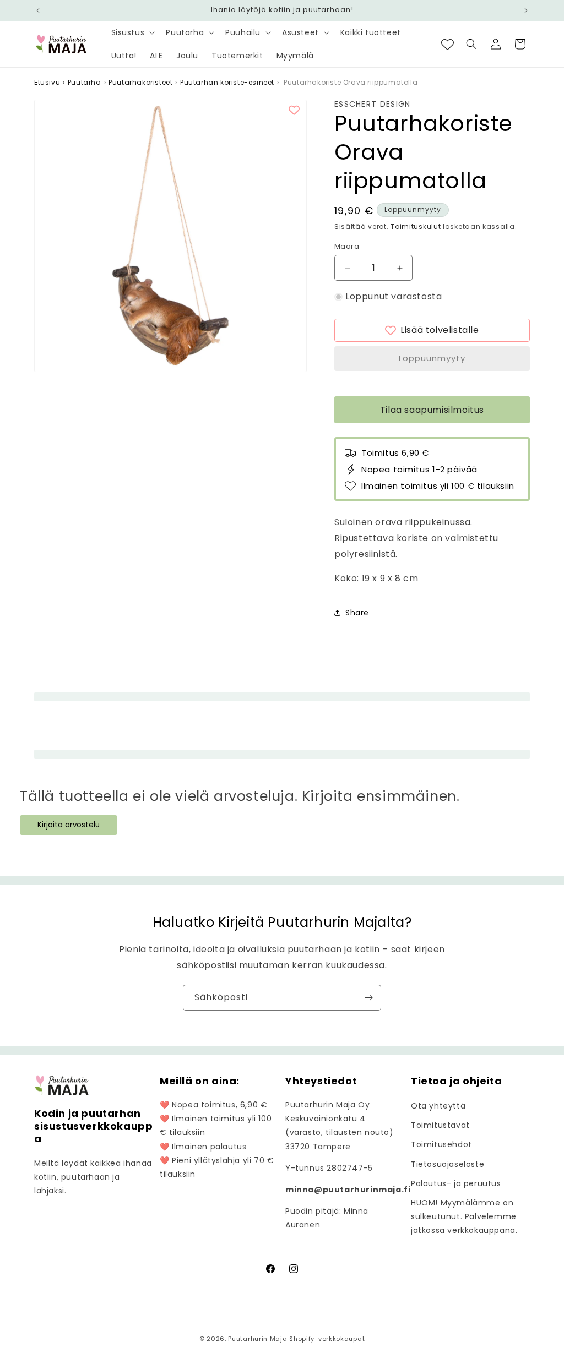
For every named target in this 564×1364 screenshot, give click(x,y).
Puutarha (84, 82)
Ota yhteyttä (438, 1105)
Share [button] (357, 612)
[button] (132, 32)
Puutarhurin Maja (257, 1338)
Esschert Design (372, 104)
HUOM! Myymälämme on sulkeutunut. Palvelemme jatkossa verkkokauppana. (464, 1216)
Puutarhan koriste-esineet (227, 82)
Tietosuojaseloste (447, 1164)
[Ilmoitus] (526, 10)
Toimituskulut (416, 226)
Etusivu (47, 82)
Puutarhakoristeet (140, 82)
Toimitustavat (440, 1125)
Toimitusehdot (441, 1144)
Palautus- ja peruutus (456, 1183)
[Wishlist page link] (447, 44)
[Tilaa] (368, 998)
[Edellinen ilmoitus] (38, 10)
